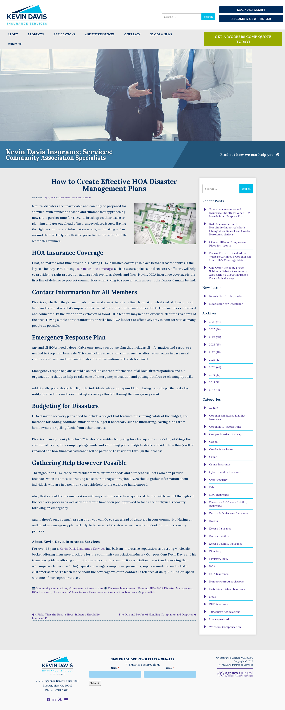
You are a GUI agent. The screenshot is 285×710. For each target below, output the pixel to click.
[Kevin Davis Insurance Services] (27, 14)
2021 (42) (214, 359)
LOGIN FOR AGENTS (251, 9)
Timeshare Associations (224, 612)
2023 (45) (215, 344)
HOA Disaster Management (175, 588)
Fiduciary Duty (218, 559)
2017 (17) (214, 390)
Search (208, 16)
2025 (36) (215, 329)
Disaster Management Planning (128, 588)
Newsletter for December (226, 304)
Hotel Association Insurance (227, 589)
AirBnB (213, 408)
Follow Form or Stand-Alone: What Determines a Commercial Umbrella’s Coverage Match (230, 256)
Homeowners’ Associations (70, 592)
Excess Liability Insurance (225, 543)
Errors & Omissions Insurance (228, 513)
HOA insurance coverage (94, 269)
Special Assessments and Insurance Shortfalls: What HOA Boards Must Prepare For (229, 213)
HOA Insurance (41, 592)
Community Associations (51, 588)
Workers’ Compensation (225, 627)
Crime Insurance (220, 464)
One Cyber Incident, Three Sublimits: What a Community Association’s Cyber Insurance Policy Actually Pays (228, 273)
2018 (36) (214, 382)
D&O (212, 487)
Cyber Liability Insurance (225, 472)
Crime (213, 457)
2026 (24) (215, 322)
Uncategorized (219, 619)
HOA (153, 588)
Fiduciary (215, 551)
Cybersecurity (218, 479)
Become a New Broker (251, 19)
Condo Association (221, 449)
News (212, 596)
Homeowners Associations (86, 588)
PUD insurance (219, 604)
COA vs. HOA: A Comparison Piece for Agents (227, 243)
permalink (148, 592)
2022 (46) (215, 352)
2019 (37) (214, 375)
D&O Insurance (219, 494)
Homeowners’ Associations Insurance (113, 592)
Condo (213, 442)
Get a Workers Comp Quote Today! (243, 39)
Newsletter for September (226, 296)
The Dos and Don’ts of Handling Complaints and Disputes (156, 614)
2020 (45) (215, 367)
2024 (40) (215, 337)
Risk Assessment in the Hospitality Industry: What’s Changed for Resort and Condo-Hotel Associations (230, 229)
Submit (94, 683)
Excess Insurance (220, 528)
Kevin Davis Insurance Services (74, 197)
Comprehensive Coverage (226, 434)
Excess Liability (219, 536)
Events (213, 521)
